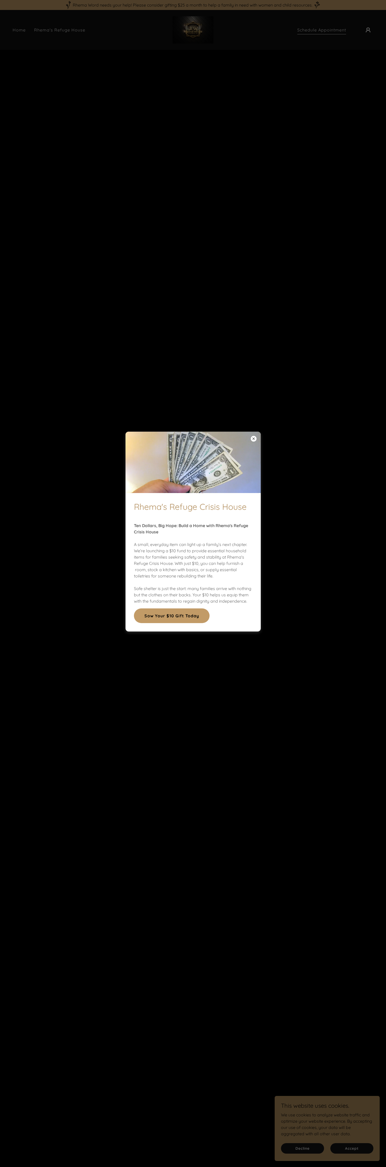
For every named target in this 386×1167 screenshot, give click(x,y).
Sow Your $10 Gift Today (171, 615)
